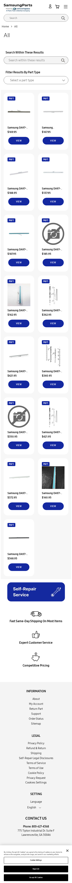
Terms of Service (36, 763)
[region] (36, 864)
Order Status (36, 719)
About (36, 699)
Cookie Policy (36, 773)
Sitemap (36, 724)
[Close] (67, 850)
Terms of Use (36, 768)
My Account (36, 704)
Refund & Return (36, 748)
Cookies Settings (36, 860)
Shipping (36, 753)
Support (36, 714)
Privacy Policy (36, 743)
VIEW (19, 140)
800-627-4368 (40, 826)
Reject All (36, 869)
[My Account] (51, 6)
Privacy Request (36, 778)
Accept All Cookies (35, 877)
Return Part (36, 709)
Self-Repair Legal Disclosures (36, 758)
